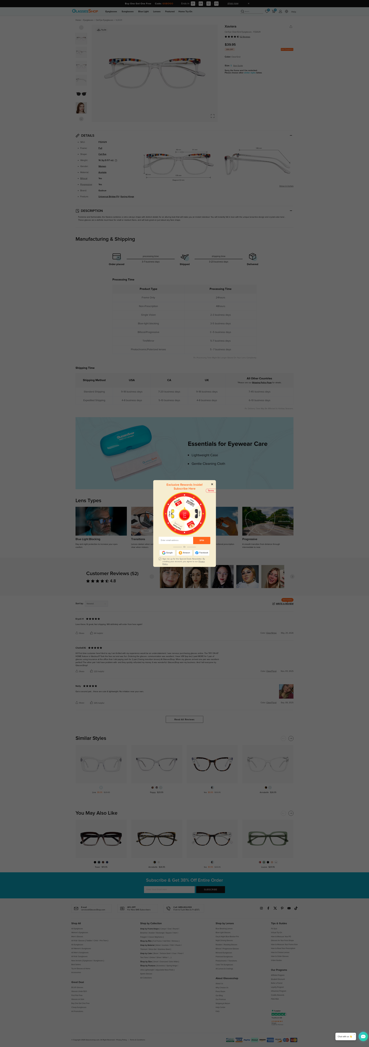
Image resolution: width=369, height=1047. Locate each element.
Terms (211, 490)
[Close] (212, 484)
